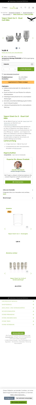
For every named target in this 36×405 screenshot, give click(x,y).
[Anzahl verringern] (3, 69)
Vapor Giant (26, 121)
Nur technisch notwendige (24, 398)
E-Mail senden (19, 182)
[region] (18, 38)
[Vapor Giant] (30, 19)
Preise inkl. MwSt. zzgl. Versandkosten (12, 52)
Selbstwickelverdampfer (10, 124)
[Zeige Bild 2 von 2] (19, 48)
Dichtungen (18, 148)
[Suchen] (21, 7)
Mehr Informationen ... (18, 395)
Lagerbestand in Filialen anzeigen (18, 82)
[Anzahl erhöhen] (15, 69)
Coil (16, 121)
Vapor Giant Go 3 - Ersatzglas (18, 233)
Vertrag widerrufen (18, 333)
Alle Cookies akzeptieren (19, 402)
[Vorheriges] (3, 38)
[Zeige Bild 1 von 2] (16, 48)
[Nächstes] (33, 38)
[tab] (18, 192)
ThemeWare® (18, 343)
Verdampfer (7, 123)
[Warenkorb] (33, 7)
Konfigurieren (9, 398)
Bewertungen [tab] (7, 198)
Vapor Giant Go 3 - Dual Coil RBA (23, 14)
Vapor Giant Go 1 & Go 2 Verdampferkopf (18, 279)
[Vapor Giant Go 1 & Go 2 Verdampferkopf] (18, 265)
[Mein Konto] (29, 7)
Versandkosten (9, 337)
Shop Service (7, 304)
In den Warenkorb (25, 69)
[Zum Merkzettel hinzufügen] (27, 227)
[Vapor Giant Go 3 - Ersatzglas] (18, 220)
